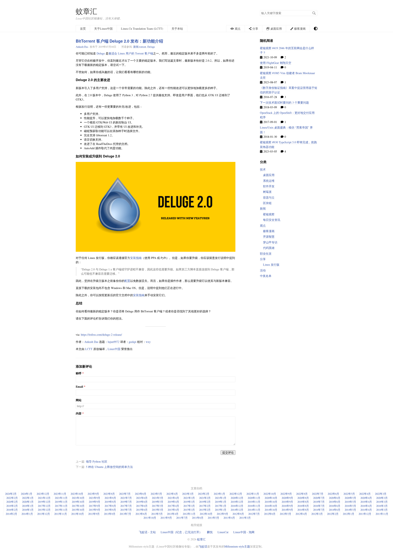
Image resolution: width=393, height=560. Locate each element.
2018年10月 (271, 502)
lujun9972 (113, 342)
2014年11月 (254, 509)
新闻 (136, 47)
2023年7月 (125, 494)
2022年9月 (286, 494)
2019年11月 (61, 502)
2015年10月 (78, 509)
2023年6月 (140, 494)
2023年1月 (219, 494)
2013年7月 (125, 514)
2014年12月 (237, 509)
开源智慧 (268, 236)
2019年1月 (220, 502)
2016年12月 (237, 506)
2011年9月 (166, 517)
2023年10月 (77, 494)
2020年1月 (28, 502)
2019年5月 (157, 502)
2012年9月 (222, 514)
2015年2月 (205, 509)
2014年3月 (382, 509)
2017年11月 (61, 506)
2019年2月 (205, 502)
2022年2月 (12, 498)
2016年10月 (271, 506)
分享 (263, 259)
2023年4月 (172, 494)
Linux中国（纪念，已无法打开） (181, 532)
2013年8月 (109, 514)
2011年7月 (182, 517)
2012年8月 (238, 514)
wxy (148, 342)
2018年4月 (366, 502)
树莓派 (267, 192)
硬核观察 (268, 214)
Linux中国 (114, 349)
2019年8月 (110, 502)
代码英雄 (268, 248)
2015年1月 (220, 509)
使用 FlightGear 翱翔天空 (275, 63)
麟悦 (210, 532)
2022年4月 (365, 494)
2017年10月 (78, 506)
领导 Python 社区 (96, 461)
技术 (263, 169)
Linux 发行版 (271, 264)
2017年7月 (126, 506)
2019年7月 (126, 502)
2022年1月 (28, 498)
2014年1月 (27, 514)
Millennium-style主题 (237, 546)
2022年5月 (349, 494)
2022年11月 (252, 494)
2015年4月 (173, 509)
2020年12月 (237, 498)
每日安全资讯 (271, 220)
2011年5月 (213, 517)
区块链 (267, 203)
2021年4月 (173, 498)
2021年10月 (78, 498)
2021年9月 (94, 498)
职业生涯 (265, 253)
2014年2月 (11, 514)
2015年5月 (157, 509)
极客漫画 (268, 231)
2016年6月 (334, 506)
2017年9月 (94, 506)
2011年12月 (365, 514)
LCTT (89, 349)
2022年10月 (269, 494)
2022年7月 (317, 494)
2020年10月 (271, 498)
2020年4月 (366, 498)
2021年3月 (189, 498)
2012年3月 (317, 514)
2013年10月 (77, 514)
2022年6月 (333, 494)
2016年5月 (350, 506)
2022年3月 (380, 494)
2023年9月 (93, 494)
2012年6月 (270, 514)
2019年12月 (44, 502)
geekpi (132, 342)
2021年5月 (157, 498)
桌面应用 (268, 175)
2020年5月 (350, 498)
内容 (78, 413)
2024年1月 (26, 494)
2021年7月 (126, 498)
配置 (127, 281)
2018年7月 (319, 502)
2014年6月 (334, 509)
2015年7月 (126, 509)
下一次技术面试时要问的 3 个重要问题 (284, 102)
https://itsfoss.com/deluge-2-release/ (101, 334)
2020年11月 (254, 498)
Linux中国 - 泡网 (243, 532)
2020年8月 (303, 498)
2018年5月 (350, 502)
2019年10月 (78, 502)
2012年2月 (333, 514)
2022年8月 (302, 494)
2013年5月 (157, 514)
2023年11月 (60, 494)
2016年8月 (303, 506)
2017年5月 (157, 506)
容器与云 (268, 197)
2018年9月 (287, 502)
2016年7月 (319, 506)
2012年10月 (206, 514)
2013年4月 (172, 514)
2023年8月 (109, 494)
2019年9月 (94, 502)
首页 (83, 28)
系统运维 (268, 181)
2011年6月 (197, 517)
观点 (263, 225)
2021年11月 (61, 498)
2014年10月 (271, 509)
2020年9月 (287, 498)
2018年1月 (28, 506)
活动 (263, 270)
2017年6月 (142, 506)
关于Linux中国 (103, 28)
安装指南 (136, 258)
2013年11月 (60, 514)
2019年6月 (142, 502)
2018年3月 (382, 502)
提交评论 (228, 452)
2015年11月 (61, 509)
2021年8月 (110, 498)
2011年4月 (229, 517)
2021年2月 (205, 498)
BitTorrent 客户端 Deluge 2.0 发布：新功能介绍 (119, 41)
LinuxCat (223, 532)
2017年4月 (173, 506)
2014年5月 (350, 509)
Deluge (151, 47)
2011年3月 (245, 517)
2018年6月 (334, 502)
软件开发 (268, 186)
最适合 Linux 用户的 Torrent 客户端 (130, 53)
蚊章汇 (86, 11)
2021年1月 (220, 498)
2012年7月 (254, 514)
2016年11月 (254, 506)
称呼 (78, 373)
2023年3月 (188, 494)
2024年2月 (11, 494)
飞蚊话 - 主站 (147, 532)
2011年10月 (149, 517)
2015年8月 (110, 509)
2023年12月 (43, 494)
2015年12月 (44, 509)
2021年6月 (142, 498)
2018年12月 (237, 502)
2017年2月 (205, 506)
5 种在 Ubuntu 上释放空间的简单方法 (109, 467)
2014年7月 (319, 509)
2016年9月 (287, 506)
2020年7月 (319, 498)
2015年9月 (94, 509)
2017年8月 (110, 506)
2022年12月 (235, 494)
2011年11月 (382, 514)
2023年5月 (156, 494)
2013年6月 (141, 514)
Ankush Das (82, 47)
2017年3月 (189, 506)
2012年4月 (301, 514)
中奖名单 (265, 276)
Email (79, 386)
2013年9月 (94, 514)
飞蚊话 (203, 546)
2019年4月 (173, 502)
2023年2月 (203, 494)
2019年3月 (189, 502)
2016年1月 (28, 509)
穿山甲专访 (270, 242)
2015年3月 (189, 509)
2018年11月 (254, 502)
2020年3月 (382, 498)
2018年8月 (303, 502)
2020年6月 (334, 498)
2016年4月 (366, 506)
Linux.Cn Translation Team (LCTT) (142, 28)
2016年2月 (12, 509)
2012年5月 (285, 514)
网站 (78, 400)
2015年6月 (142, 509)
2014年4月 (366, 509)
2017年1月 (220, 506)
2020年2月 (12, 502)
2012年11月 (189, 514)
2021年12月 (44, 498)
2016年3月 (382, 506)
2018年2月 (12, 506)
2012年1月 (348, 514)
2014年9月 (287, 509)
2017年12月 (44, 506)
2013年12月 (43, 514)
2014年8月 (303, 509)
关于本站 (177, 28)
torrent (142, 47)
